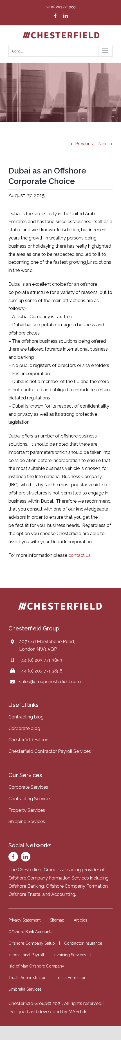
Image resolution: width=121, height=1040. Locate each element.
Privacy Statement (24, 920)
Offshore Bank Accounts (30, 931)
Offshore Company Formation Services (48, 878)
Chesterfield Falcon (28, 739)
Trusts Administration (27, 977)
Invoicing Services (69, 955)
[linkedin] (25, 856)
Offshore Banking (26, 886)
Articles (80, 920)
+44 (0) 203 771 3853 (40, 660)
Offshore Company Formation (77, 886)
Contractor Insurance (83, 943)
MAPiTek (77, 1011)
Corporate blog (24, 728)
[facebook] (13, 856)
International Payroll (26, 955)
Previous (84, 143)
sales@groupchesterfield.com (50, 681)
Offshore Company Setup (31, 943)
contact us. (79, 555)
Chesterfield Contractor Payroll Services (49, 751)
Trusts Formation (71, 977)
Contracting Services (29, 798)
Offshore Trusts (24, 894)
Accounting (63, 894)
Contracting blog (26, 717)
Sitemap (57, 920)
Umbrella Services (25, 989)
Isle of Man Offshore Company (36, 966)
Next (103, 143)
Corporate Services (28, 787)
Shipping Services (26, 821)
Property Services (26, 810)
